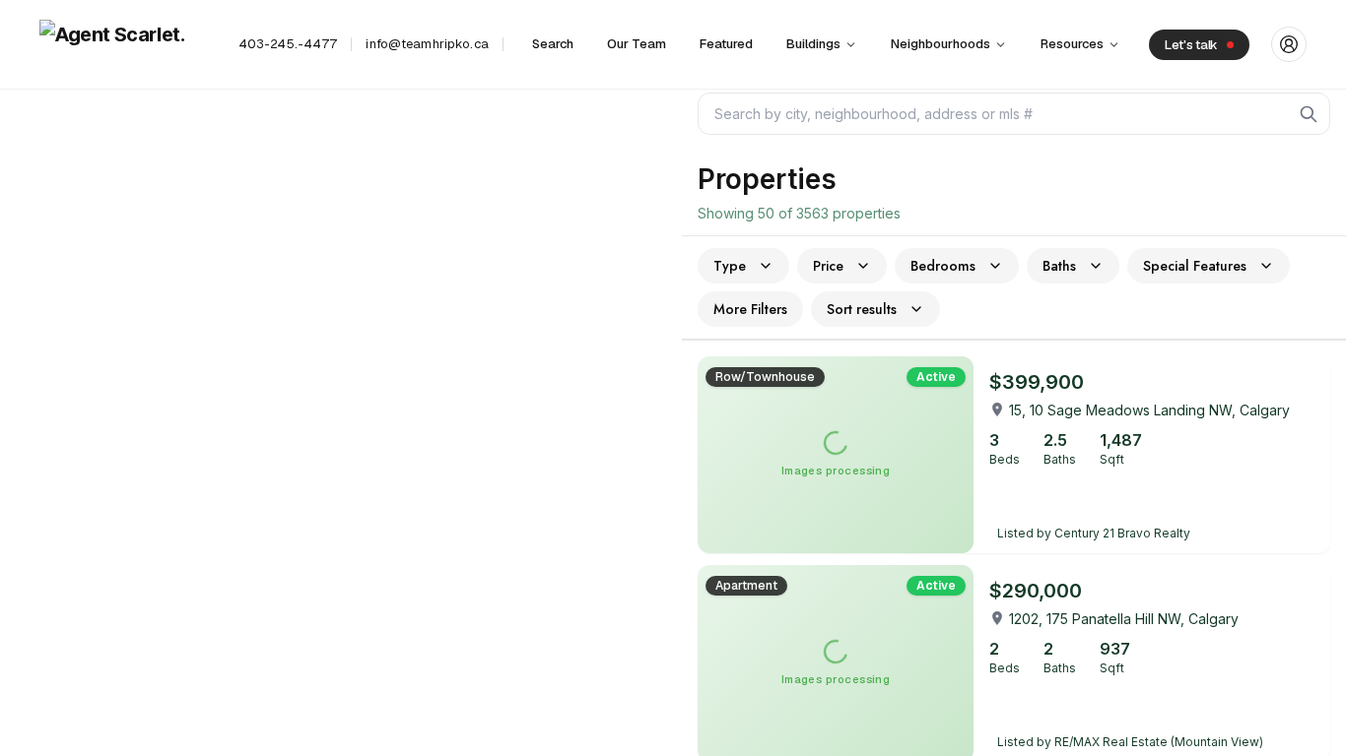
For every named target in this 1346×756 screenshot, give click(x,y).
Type (729, 266)
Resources (1072, 43)
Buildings (813, 43)
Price (828, 266)
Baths (1059, 266)
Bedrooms (943, 266)
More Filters (750, 309)
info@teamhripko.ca (427, 43)
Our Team (636, 43)
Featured (726, 43)
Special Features (1194, 266)
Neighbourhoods (940, 43)
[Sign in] (1289, 44)
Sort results (862, 309)
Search (552, 43)
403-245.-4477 (288, 43)
